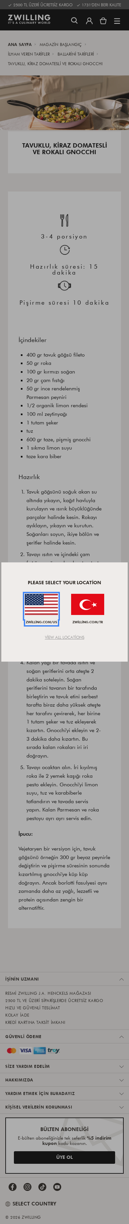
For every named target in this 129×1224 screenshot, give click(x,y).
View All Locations (64, 637)
